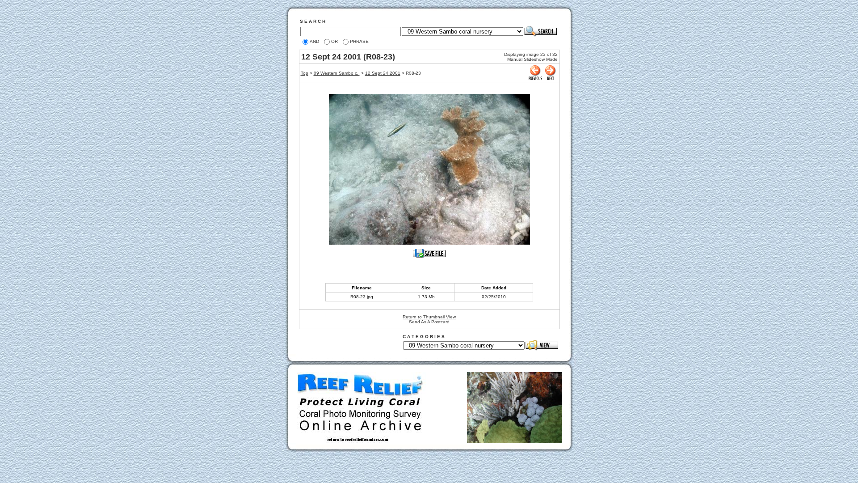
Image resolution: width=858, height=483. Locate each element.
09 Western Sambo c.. (337, 73)
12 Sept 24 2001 (382, 73)
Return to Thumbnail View (429, 316)
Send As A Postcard (429, 321)
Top (304, 73)
